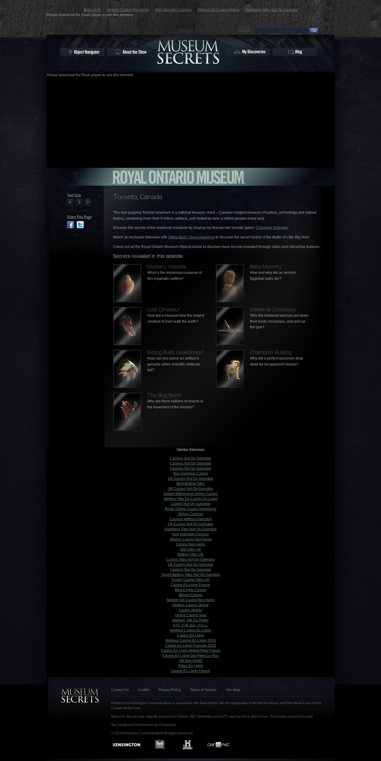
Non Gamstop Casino (190, 473)
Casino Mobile (190, 610)
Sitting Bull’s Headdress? (175, 352)
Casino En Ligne (190, 635)
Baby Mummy (266, 266)
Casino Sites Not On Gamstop (190, 559)
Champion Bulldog (271, 352)
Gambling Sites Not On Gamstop (272, 10)
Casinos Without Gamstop (191, 519)
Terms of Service (203, 690)
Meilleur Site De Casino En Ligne (191, 499)
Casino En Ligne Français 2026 (190, 645)
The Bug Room (164, 395)
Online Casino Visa (190, 615)
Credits (143, 690)
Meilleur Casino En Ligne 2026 (190, 640)
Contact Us (120, 690)
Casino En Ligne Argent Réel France (190, 651)
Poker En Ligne (190, 666)
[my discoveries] (247, 52)
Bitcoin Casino (190, 595)
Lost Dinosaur (163, 309)
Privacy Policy (169, 690)
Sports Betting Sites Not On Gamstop (190, 575)
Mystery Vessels (166, 266)
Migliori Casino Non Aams (128, 10)
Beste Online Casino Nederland (190, 509)
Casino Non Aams (190, 544)
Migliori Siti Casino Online (219, 10)
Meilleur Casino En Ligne (190, 630)
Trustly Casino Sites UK (190, 580)
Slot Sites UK (190, 549)
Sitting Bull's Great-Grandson (191, 237)
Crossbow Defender (272, 228)
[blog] (295, 52)
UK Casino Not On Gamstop (190, 478)
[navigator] (82, 52)
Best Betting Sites (191, 484)
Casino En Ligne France (190, 585)
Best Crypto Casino (190, 590)
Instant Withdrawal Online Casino (191, 494)
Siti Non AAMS (190, 661)
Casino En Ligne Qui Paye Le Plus (190, 656)
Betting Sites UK (190, 554)
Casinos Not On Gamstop (190, 458)
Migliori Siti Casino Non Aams (191, 600)
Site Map (233, 690)
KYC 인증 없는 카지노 (190, 625)
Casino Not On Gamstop (190, 504)
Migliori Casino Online (191, 605)
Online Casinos (190, 514)
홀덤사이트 (92, 10)
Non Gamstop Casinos (173, 10)
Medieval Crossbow (273, 309)
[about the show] (129, 52)
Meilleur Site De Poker (190, 620)
